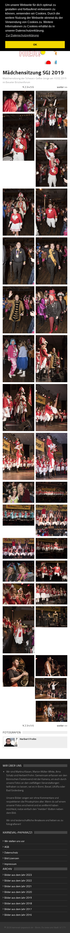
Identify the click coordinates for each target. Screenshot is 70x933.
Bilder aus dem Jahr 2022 (18, 880)
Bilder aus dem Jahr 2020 (18, 892)
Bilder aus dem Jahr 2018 (18, 903)
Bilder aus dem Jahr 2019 (18, 897)
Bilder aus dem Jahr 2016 (18, 915)
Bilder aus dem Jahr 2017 (18, 909)
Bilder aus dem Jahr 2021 (18, 886)
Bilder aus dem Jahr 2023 (18, 875)
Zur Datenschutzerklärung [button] (22, 35)
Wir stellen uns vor (14, 841)
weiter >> (62, 87)
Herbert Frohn (28, 739)
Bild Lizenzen (11, 858)
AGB (6, 847)
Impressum (10, 864)
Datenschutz (11, 852)
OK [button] (35, 44)
